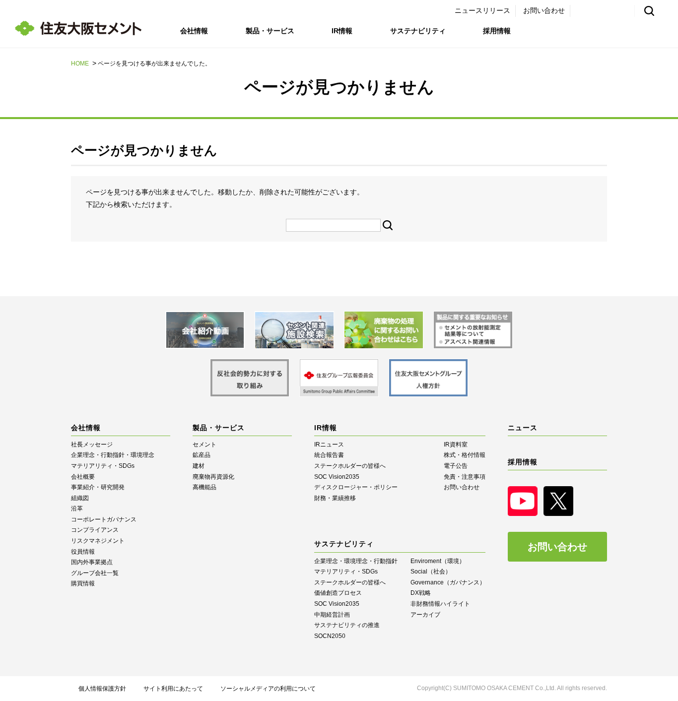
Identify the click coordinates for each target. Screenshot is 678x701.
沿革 (77, 508)
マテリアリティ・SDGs (103, 465)
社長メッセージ (92, 444)
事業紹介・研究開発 (98, 487)
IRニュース (329, 444)
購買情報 (83, 583)
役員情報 (83, 551)
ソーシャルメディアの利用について (268, 689)
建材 (198, 465)
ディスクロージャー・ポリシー (356, 487)
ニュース (523, 428)
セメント (204, 444)
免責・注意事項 (464, 476)
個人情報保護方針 (102, 689)
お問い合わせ (544, 10)
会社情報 (194, 31)
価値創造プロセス (338, 592)
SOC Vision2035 (336, 476)
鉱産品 (201, 454)
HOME (80, 63)
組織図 (80, 498)
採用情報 (497, 31)
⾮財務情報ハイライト (440, 603)
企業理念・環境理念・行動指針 (356, 561)
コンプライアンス (95, 529)
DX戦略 (420, 592)
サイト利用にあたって (173, 689)
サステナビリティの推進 (347, 625)
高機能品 (204, 487)
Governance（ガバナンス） (447, 582)
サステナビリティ (418, 31)
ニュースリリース (482, 10)
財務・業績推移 (335, 498)
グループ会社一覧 (95, 573)
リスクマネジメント (98, 540)
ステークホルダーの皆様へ (350, 465)
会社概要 (83, 476)
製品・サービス (270, 31)
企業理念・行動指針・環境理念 (112, 454)
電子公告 (456, 465)
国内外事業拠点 (92, 562)
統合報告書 (329, 454)
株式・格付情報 (464, 454)
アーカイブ (425, 614)
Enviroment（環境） (437, 561)
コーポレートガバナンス (103, 519)
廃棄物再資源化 (213, 476)
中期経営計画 (332, 614)
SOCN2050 (329, 636)
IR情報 (342, 31)
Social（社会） (430, 571)
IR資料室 (456, 444)
